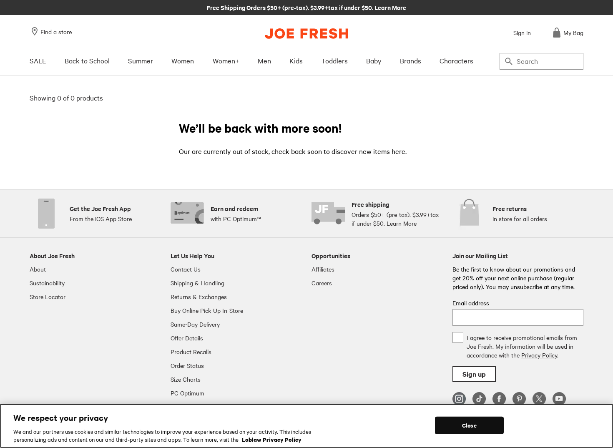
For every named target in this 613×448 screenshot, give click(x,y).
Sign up (474, 374)
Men (264, 60)
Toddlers (334, 60)
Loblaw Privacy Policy (271, 439)
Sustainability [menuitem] (47, 283)
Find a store (56, 32)
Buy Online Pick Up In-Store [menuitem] (207, 310)
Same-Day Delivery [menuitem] (195, 324)
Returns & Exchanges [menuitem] (199, 296)
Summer (140, 60)
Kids (296, 60)
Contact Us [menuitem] (186, 269)
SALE (38, 60)
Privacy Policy (539, 355)
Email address (470, 303)
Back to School (87, 60)
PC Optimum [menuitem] (187, 393)
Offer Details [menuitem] (187, 338)
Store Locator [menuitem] (47, 296)
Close (469, 425)
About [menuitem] (38, 269)
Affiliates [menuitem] (323, 269)
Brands (410, 60)
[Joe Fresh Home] (306, 33)
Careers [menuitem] (322, 283)
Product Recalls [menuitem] (191, 351)
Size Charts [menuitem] (186, 379)
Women (182, 60)
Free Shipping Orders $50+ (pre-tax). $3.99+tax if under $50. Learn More (306, 7)
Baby (374, 60)
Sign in (522, 32)
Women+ (226, 60)
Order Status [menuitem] (187, 365)
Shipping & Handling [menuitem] (197, 283)
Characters (456, 60)
